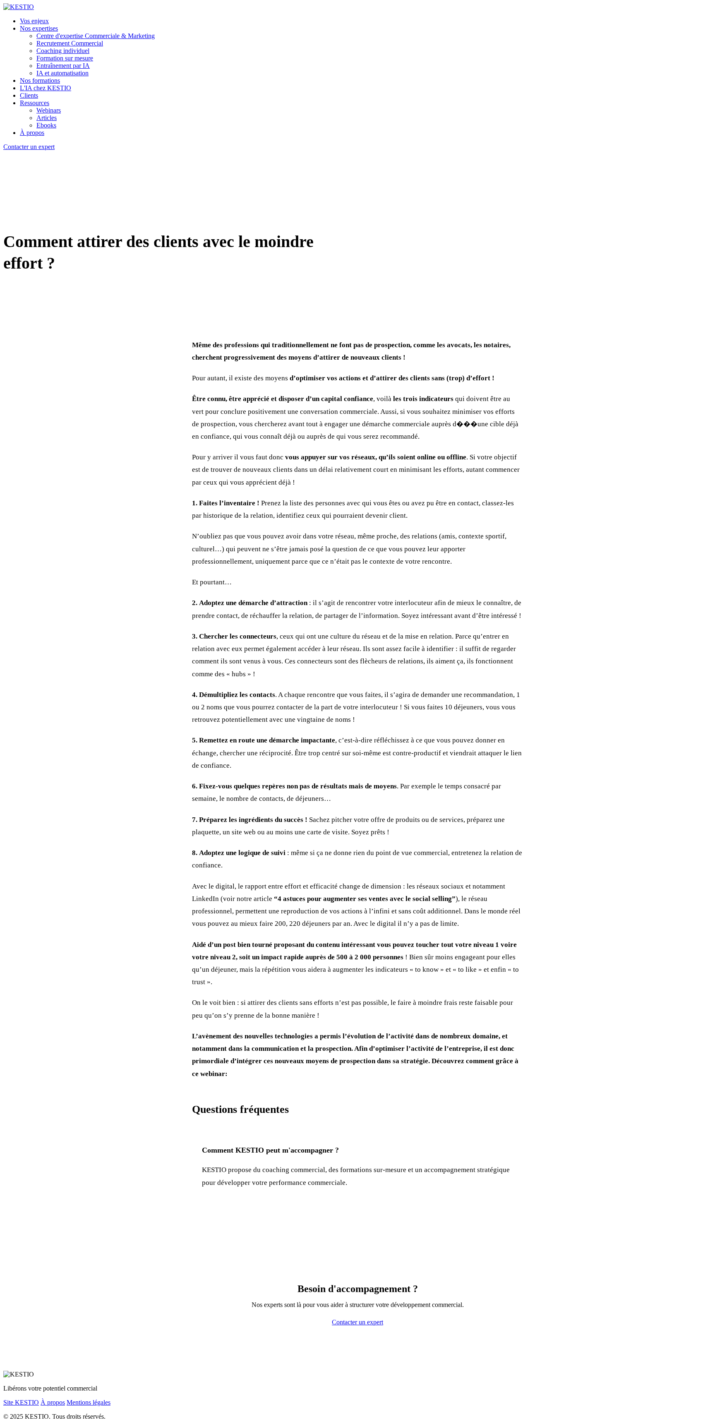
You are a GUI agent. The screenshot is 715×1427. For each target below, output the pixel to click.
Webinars (48, 110)
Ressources (34, 102)
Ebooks (46, 125)
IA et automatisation (62, 73)
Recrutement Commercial (69, 43)
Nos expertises (39, 28)
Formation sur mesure (64, 58)
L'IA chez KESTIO (45, 87)
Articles (46, 117)
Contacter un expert (29, 146)
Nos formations (40, 80)
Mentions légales (88, 1402)
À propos (32, 132)
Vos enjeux (34, 20)
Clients (29, 95)
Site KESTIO (21, 1402)
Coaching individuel (62, 50)
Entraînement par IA (63, 65)
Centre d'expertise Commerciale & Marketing (95, 35)
